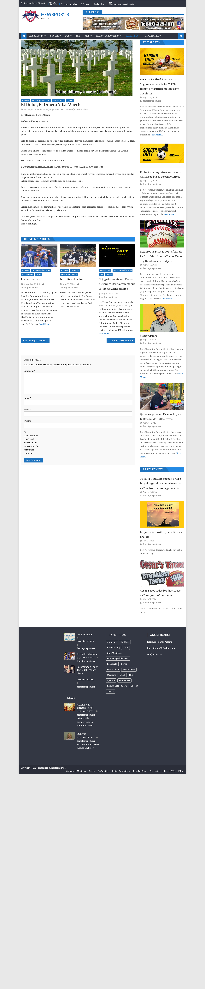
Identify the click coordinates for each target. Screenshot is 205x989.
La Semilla (132, 36)
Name (27, 398)
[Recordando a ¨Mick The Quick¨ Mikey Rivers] (69, 669)
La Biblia (53, 4)
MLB (87, 36)
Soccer (54, 36)
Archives (25, 100)
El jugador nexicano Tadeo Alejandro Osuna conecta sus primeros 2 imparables (117, 284)
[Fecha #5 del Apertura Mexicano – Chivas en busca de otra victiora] (162, 154)
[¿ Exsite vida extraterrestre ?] (69, 707)
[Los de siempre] (39, 255)
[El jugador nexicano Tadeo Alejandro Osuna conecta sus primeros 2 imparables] (117, 255)
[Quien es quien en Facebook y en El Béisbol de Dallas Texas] (162, 396)
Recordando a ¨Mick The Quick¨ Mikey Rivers (87, 670)
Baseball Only (105, 270)
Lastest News (153, 469)
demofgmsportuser (51, 109)
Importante (152, 36)
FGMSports (151, 42)
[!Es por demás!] (162, 318)
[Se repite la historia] (69, 656)
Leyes (110, 2)
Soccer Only (155, 771)
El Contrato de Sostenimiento (121, 4)
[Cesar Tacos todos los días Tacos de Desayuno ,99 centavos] (162, 573)
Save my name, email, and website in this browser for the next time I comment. (31, 444)
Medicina (111, 675)
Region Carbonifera (69, 274)
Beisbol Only (36, 36)
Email (27, 409)
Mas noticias (58, 100)
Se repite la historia (87, 654)
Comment (29, 371)
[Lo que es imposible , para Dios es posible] (162, 514)
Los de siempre (30, 279)
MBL (180, 771)
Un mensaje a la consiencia (37, 340)
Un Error (81, 734)
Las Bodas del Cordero (121, 340)
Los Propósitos (84, 634)
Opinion (52, 2)
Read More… (44, 324)
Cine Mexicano (114, 653)
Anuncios (111, 642)
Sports (109, 274)
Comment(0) (69, 109)
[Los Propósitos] (69, 637)
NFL (78, 36)
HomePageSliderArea (41, 100)
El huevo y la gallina (69, 4)
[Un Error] (69, 736)
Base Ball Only (139, 771)
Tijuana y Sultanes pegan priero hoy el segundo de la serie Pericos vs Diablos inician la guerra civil (161, 483)
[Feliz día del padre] (78, 255)
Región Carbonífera (107, 36)
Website (27, 421)
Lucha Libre (99, 4)
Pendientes (124, 680)
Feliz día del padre (71, 279)
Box (67, 36)
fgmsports (54, 14)
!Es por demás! (149, 335)
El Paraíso (85, 4)
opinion (70, 100)
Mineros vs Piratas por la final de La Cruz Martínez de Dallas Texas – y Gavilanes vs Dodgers (161, 256)
